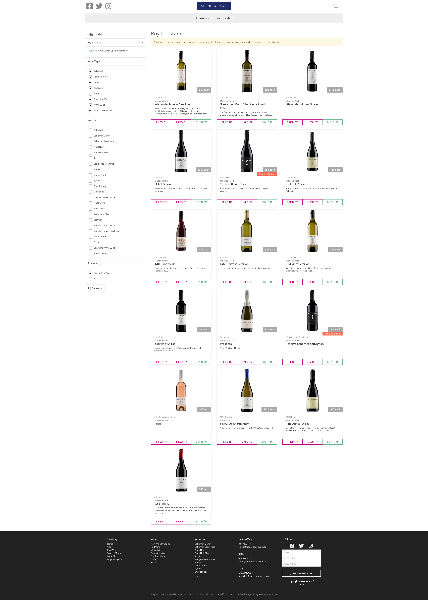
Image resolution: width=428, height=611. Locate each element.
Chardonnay (100, 186)
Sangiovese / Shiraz (104, 163)
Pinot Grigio (99, 202)
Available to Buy (102, 273)
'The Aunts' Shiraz (297, 422)
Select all (98, 71)
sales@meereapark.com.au (252, 546)
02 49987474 (244, 543)
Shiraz (97, 169)
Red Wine (98, 87)
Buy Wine (112, 550)
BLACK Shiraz (162, 182)
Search (96, 288)
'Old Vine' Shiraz (164, 342)
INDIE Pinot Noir (164, 262)
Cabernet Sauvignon (104, 141)
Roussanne (99, 208)
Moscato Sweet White (105, 197)
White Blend (100, 236)
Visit (109, 546)
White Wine (99, 104)
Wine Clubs (113, 556)
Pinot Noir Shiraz (102, 152)
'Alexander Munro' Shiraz (302, 102)
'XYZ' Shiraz (161, 502)
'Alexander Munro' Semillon (172, 102)
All (95, 278)
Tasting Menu (114, 553)
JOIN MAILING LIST (301, 573)
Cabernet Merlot (102, 135)
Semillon (98, 219)
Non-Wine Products (160, 543)
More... (198, 576)
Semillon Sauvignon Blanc (107, 230)
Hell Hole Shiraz (296, 182)
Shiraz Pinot (100, 174)
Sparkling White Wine (104, 247)
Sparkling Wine (101, 99)
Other (96, 82)
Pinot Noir (98, 146)
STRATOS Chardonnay (234, 422)
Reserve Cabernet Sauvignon (305, 342)
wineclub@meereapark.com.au (254, 576)
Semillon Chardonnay (105, 225)
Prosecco (98, 242)
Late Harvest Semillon (234, 262)
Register (118, 559)
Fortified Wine (101, 76)
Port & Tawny (100, 253)
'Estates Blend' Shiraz (234, 182)
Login (91, 50)
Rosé (96, 93)
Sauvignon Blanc (102, 214)
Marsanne (99, 191)
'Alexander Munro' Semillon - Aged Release (242, 104)
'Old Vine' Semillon (297, 262)
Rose (161, 422)
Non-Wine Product (103, 110)
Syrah (97, 180)
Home (110, 543)
